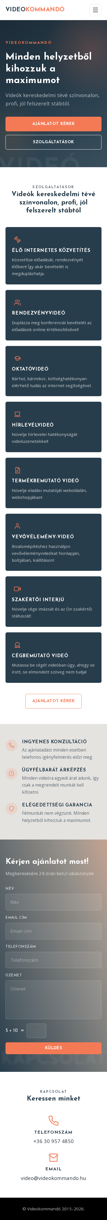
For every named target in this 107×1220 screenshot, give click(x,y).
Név (9, 889)
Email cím (16, 918)
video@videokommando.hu (53, 1177)
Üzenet (13, 975)
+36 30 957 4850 (53, 1141)
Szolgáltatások (53, 142)
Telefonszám (20, 947)
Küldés (53, 1048)
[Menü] (95, 10)
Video (35, 10)
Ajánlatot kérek (53, 124)
